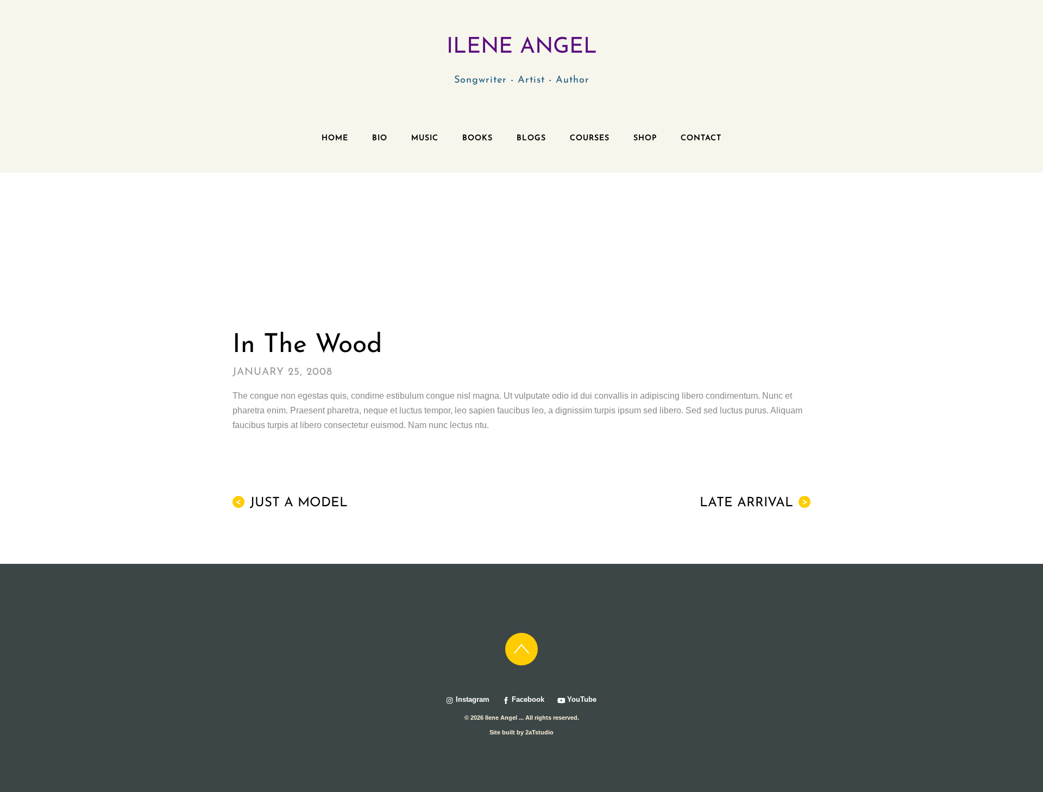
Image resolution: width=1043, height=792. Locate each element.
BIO (379, 138)
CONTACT (701, 138)
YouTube (580, 699)
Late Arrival (754, 503)
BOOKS (477, 138)
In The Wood (307, 345)
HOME (335, 138)
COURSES (590, 138)
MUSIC (424, 138)
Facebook (527, 699)
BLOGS (531, 138)
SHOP (645, 138)
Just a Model (291, 503)
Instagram (471, 699)
